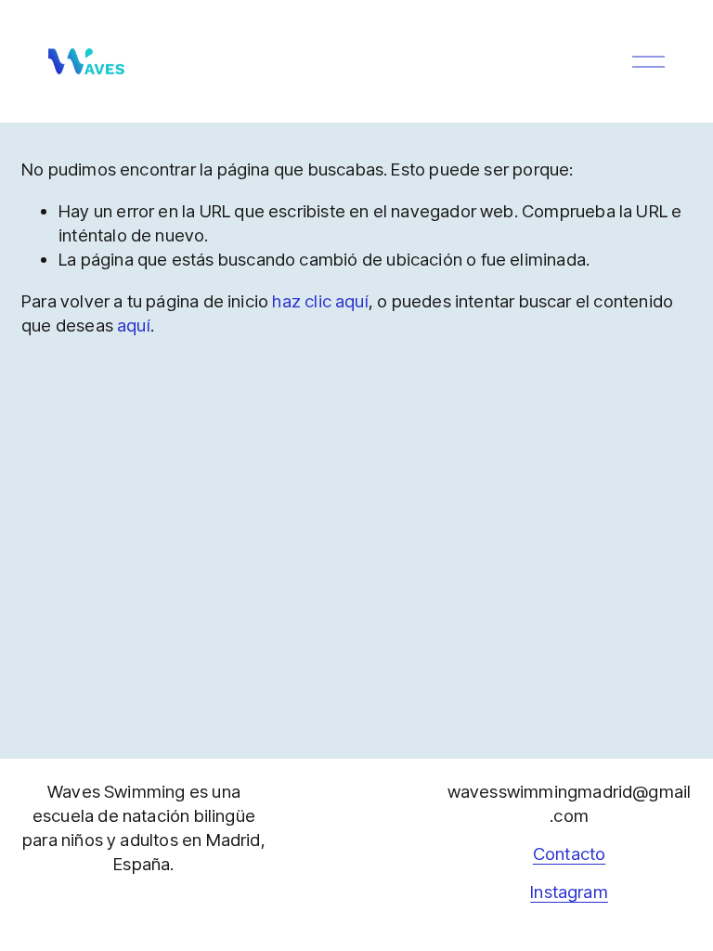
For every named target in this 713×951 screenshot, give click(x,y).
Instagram (569, 892)
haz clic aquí (320, 301)
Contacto (569, 854)
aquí (133, 325)
